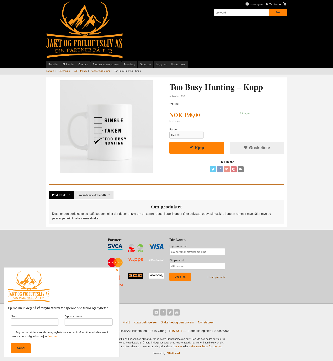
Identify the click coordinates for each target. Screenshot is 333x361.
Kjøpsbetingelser (145, 322)
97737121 (179, 330)
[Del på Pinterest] (234, 169)
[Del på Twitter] (213, 169)
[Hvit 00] (106, 126)
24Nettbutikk (173, 353)
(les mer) (53, 336)
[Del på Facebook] (220, 169)
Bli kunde (68, 64)
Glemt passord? (216, 277)
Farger (173, 129)
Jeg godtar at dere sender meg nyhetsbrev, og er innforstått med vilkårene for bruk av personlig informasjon (60, 334)
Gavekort (145, 64)
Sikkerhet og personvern (177, 322)
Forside (53, 64)
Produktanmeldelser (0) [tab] (91, 195)
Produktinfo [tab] (59, 195)
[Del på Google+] (227, 169)
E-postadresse (178, 246)
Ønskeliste (259, 147)
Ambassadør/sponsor (106, 64)
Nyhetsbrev (206, 322)
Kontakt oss (178, 64)
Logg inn (161, 64)
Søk (277, 12)
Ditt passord (176, 260)
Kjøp (199, 147)
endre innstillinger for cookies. (205, 346)
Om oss (83, 64)
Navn (14, 316)
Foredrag (129, 64)
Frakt (126, 322)
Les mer (178, 346)
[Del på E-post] (241, 169)
